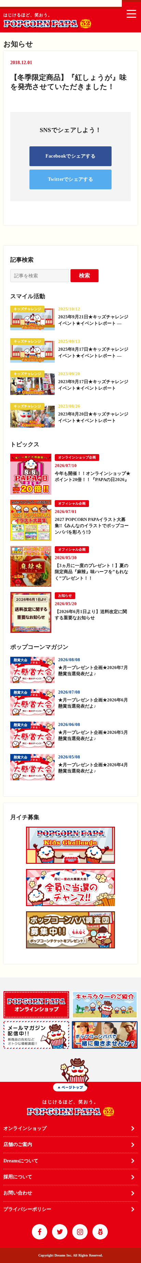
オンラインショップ (25, 1128)
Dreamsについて (20, 1160)
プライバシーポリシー (27, 1209)
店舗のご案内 (17, 1144)
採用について (17, 1176)
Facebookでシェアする (70, 156)
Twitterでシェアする (70, 179)
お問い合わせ (17, 1192)
